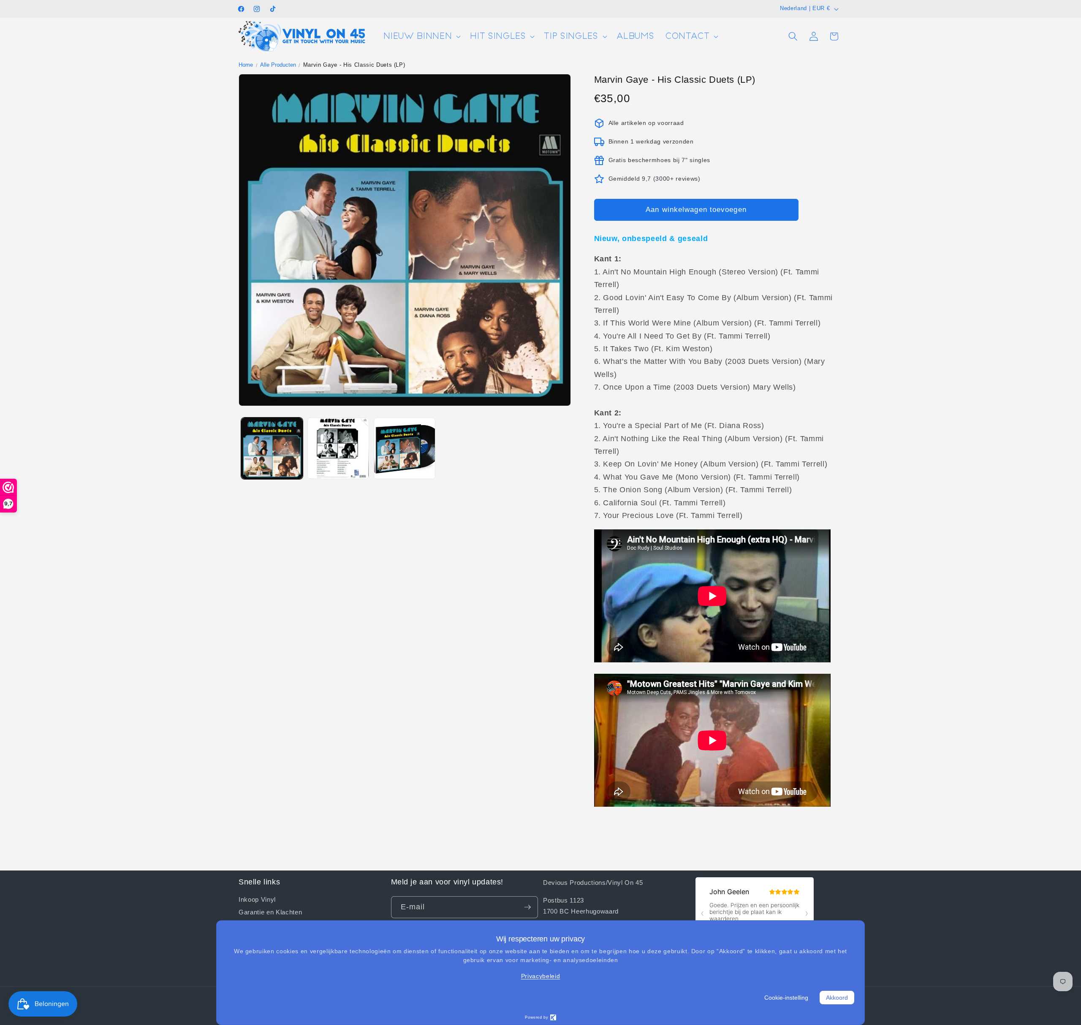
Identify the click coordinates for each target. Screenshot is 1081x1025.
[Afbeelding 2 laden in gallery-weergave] (338, 448)
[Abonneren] (527, 907)
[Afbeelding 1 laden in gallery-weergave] (272, 448)
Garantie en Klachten (270, 911)
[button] (421, 36)
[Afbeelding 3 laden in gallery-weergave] (404, 448)
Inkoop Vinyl (257, 899)
